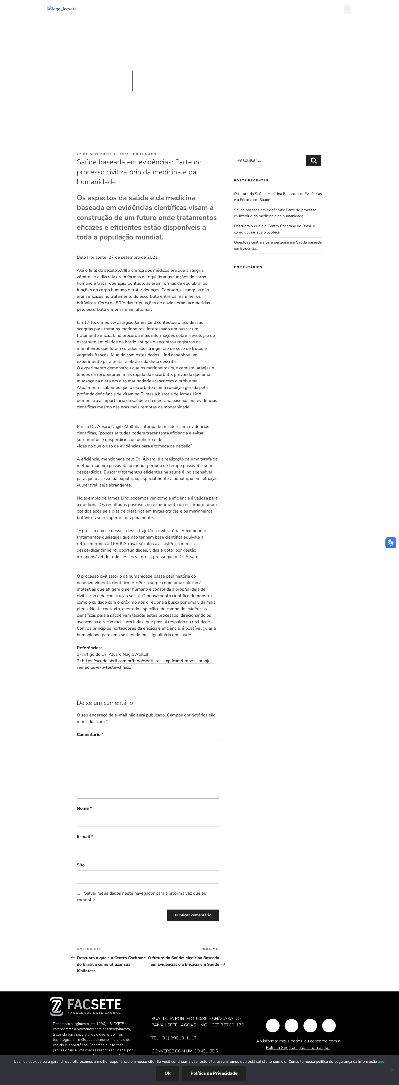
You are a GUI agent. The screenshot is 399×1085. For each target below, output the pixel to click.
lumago (148, 154)
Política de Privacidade (214, 1073)
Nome (84, 808)
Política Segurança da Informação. (298, 1048)
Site (81, 865)
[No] (392, 1070)
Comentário (90, 735)
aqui (381, 1061)
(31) (165, 1038)
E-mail (85, 837)
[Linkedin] (329, 1025)
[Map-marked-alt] (273, 1025)
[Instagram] (291, 1025)
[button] (348, 9)
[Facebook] (310, 1025)
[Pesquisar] (313, 160)
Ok (167, 1073)
